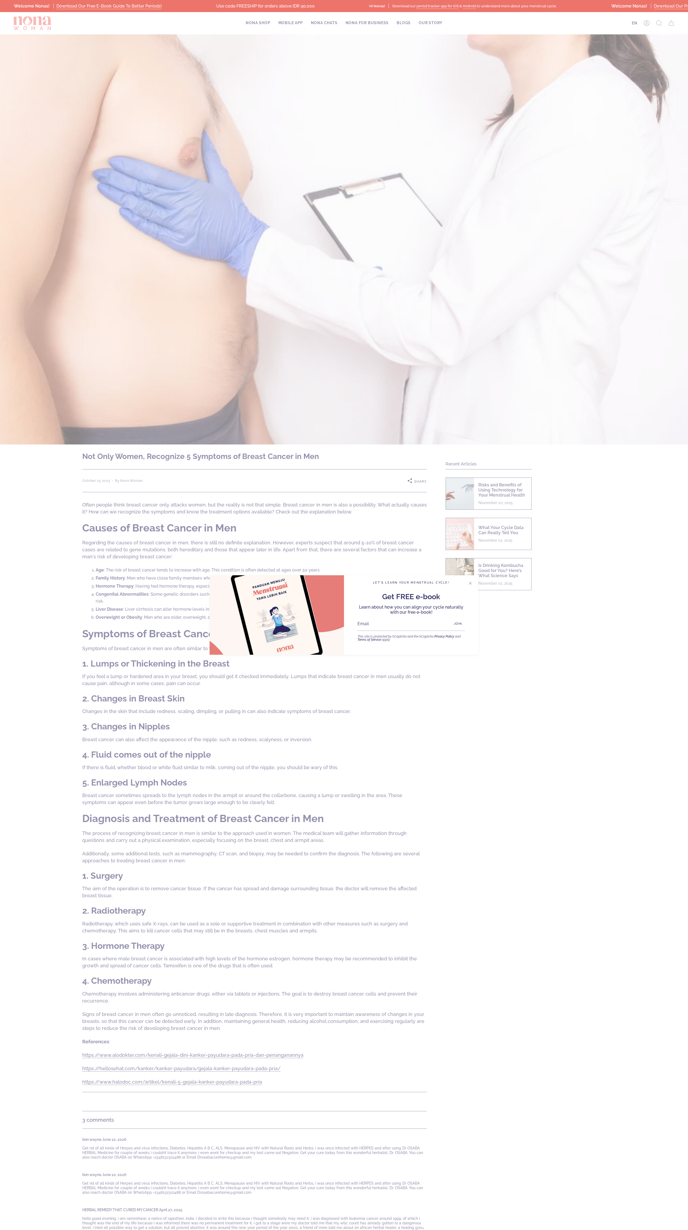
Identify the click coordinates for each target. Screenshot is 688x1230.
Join (458, 623)
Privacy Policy (444, 636)
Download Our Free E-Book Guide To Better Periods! (109, 6)
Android (469, 6)
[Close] (470, 583)
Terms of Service (369, 640)
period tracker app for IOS (437, 6)
